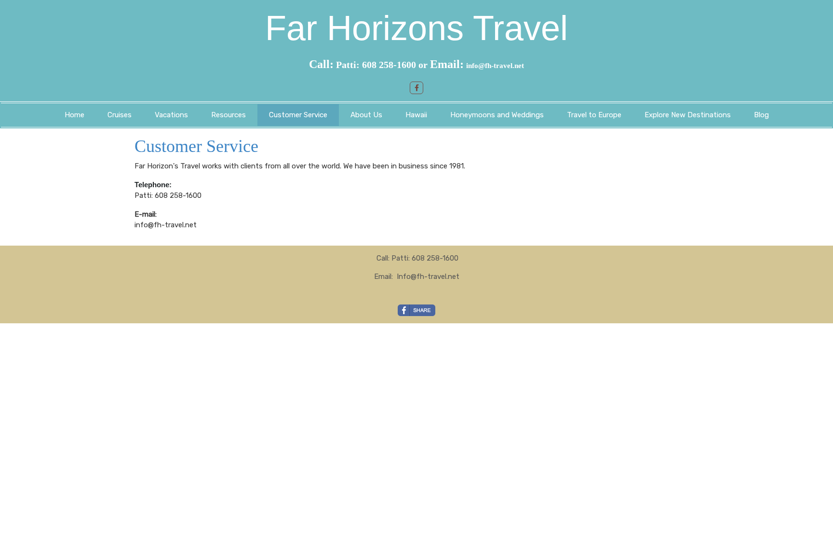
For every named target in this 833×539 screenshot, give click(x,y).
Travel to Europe (594, 115)
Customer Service (298, 115)
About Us (366, 115)
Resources (228, 115)
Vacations (171, 115)
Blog (761, 115)
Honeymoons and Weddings (497, 115)
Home (74, 115)
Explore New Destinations (688, 115)
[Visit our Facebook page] (416, 88)
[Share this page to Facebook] (416, 310)
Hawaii (416, 115)
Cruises (119, 115)
